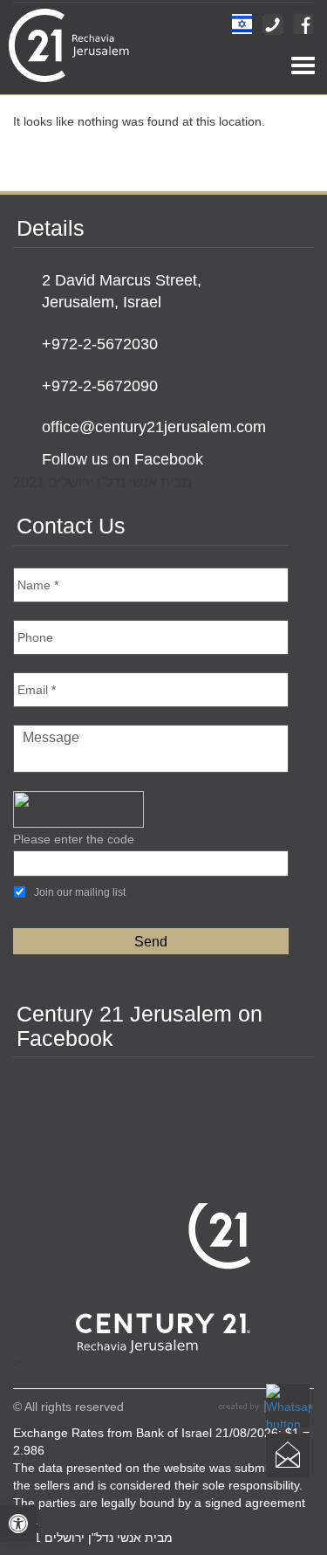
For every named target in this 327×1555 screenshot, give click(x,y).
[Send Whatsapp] (288, 1406)
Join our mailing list (80, 892)
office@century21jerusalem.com (154, 427)
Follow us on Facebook (122, 459)
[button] (18, 1523)
